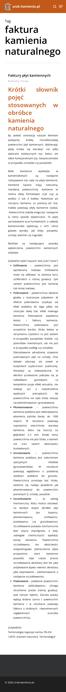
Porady (24, 81)
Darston (15, 81)
